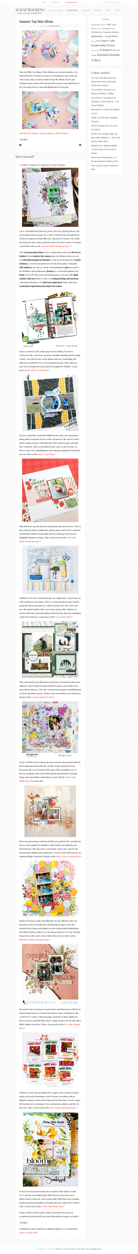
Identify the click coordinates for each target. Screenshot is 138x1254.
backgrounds (95, 25)
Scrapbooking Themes (103, 45)
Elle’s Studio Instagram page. (62, 1107)
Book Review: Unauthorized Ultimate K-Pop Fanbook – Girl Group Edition (105, 101)
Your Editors (81, 1249)
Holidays (115, 32)
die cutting (99, 28)
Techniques (105, 49)
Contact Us (66, 1249)
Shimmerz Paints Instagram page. (34, 939)
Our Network (72, 10)
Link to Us (74, 1249)
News (98, 41)
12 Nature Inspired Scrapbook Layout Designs (42, 164)
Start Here (59, 1249)
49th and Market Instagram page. (55, 246)
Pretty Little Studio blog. (52, 1206)
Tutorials (102, 55)
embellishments (106, 28)
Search (117, 10)
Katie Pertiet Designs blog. (68, 856)
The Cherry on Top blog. (37, 370)
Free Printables (105, 32)
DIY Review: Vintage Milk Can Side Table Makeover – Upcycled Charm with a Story (105, 137)
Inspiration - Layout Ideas (104, 36)
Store (108, 10)
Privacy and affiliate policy (93, 1249)
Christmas (102, 24)
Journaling (93, 41)
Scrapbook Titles (95, 50)
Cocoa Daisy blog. (63, 616)
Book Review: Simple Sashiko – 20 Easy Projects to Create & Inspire (105, 149)
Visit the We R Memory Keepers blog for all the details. (43, 133)
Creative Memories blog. (42, 697)
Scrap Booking (30, 9)
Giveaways (85, 10)
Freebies (95, 32)
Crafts (108, 24)
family (113, 28)
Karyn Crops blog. (46, 454)
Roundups (97, 10)
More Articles (101, 73)
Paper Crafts (108, 40)
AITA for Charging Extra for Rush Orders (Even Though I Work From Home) (103, 81)
